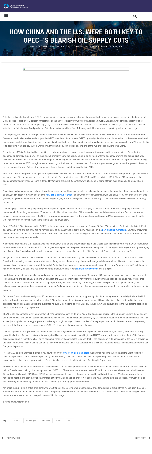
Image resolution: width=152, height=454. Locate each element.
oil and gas (31, 420)
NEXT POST (140, 438)
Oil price (46, 420)
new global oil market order (59, 194)
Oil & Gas (42, 46)
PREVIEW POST (13, 438)
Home (31, 46)
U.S (70, 420)
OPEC (59, 420)
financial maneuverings (87, 268)
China (17, 420)
